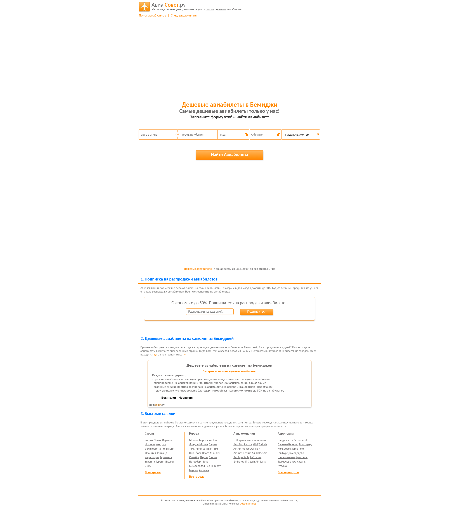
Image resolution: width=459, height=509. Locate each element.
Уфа (294, 461)
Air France (244, 448)
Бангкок (207, 448)
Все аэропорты (288, 472)
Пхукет (204, 457)
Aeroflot (238, 444)
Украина (150, 461)
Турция (160, 461)
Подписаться (256, 312)
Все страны (153, 472)
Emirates (238, 461)
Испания (150, 444)
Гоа (215, 440)
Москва (193, 440)
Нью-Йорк (195, 453)
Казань (301, 461)
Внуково (293, 444)
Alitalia (245, 457)
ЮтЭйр (247, 453)
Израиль (167, 440)
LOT (235, 440)
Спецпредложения (184, 15)
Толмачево (284, 461)
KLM (255, 444)
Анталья (204, 470)
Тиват (217, 466)
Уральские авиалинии (252, 440)
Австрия (161, 444)
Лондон (194, 444)
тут (155, 354)
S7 (246, 461)
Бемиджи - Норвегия (177, 398)
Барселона (205, 440)
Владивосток (285, 440)
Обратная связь (248, 504)
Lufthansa (255, 457)
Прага (205, 453)
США (148, 466)
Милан (203, 444)
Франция (150, 453)
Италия (169, 461)
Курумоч (283, 466)
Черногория (152, 457)
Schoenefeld (301, 440)
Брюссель (301, 457)
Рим (215, 448)
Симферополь (197, 466)
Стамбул (194, 457)
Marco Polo (297, 448)
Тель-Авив (195, 448)
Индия (170, 448)
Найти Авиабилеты (229, 154)
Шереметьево (286, 457)
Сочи (210, 466)
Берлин (193, 470)
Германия (166, 457)
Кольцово (284, 448)
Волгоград (305, 444)
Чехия (157, 440)
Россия (149, 440)
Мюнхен (215, 453)
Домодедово (296, 453)
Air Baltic (257, 453)
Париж (213, 444)
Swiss (263, 461)
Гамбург (283, 453)
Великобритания (155, 448)
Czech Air (253, 461)
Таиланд (162, 453)
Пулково (283, 444)
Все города (197, 477)
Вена (205, 461)
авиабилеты (197, 6)
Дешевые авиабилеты (198, 269)
